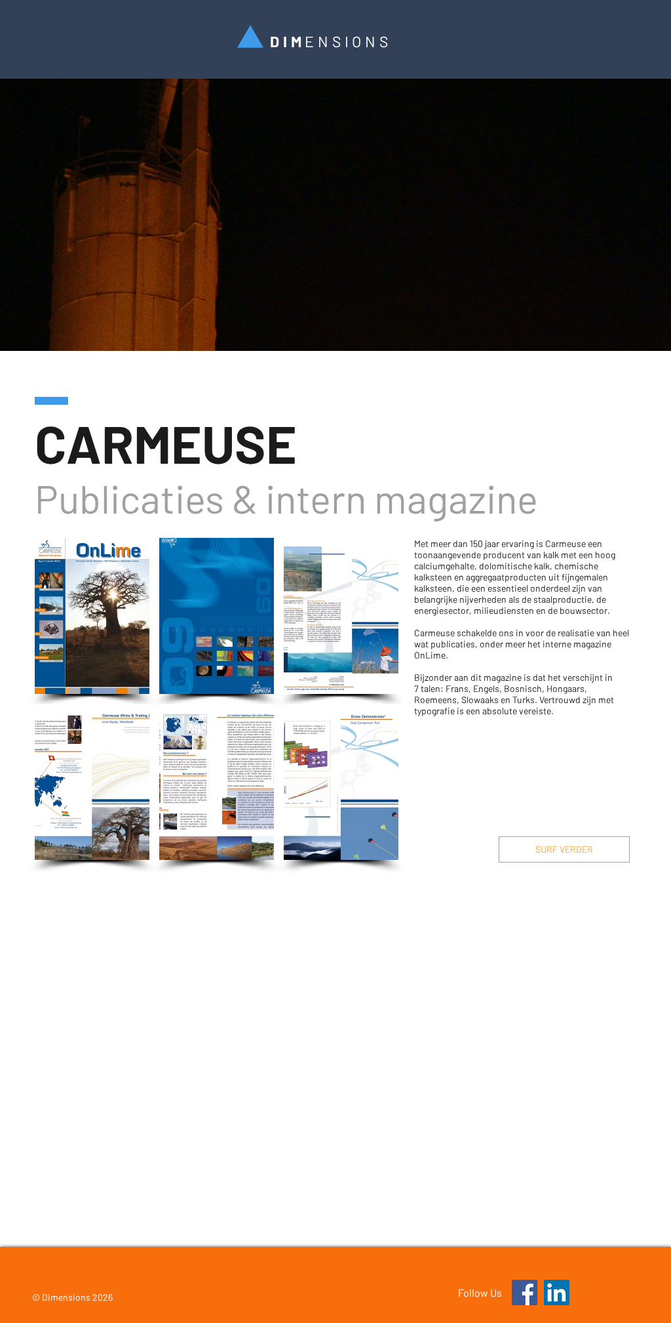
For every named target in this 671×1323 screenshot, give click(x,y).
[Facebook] (524, 1292)
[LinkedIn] (556, 1292)
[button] (92, 616)
